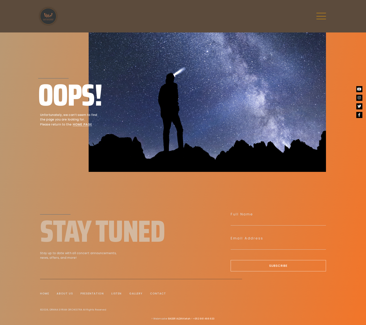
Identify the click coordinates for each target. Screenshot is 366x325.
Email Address (247, 238)
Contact (158, 293)
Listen (116, 293)
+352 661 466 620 (204, 318)
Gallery (135, 293)
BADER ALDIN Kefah (179, 318)
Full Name (242, 214)
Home (44, 293)
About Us (65, 293)
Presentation (92, 293)
